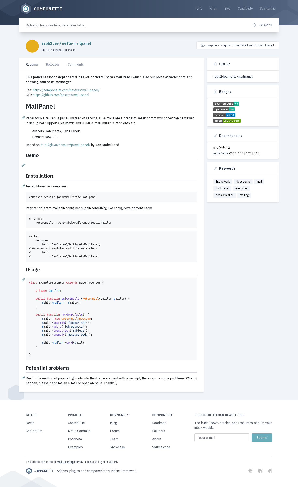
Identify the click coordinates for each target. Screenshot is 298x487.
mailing (244, 195)
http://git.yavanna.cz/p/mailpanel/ (65, 145)
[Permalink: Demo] (24, 165)
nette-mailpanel (76, 43)
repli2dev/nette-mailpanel (233, 76)
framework (223, 181)
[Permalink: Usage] (24, 279)
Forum (213, 8)
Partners (158, 431)
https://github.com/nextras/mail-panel (61, 95)
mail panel (222, 188)
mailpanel (241, 188)
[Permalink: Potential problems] (24, 377)
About (156, 439)
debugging (243, 181)
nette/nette (221, 153)
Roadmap (159, 423)
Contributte (245, 8)
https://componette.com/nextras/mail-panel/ (66, 90)
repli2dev (51, 43)
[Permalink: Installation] (24, 185)
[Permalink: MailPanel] (24, 117)
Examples (75, 447)
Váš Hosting (65, 462)
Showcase (117, 447)
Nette (198, 8)
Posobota (75, 439)
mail (259, 181)
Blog (228, 8)
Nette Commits (79, 431)
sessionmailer (224, 195)
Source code (161, 447)
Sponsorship (267, 8)
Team (114, 439)
